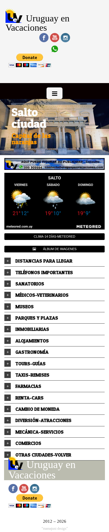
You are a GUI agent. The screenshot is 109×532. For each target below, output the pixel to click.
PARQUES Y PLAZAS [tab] (36, 318)
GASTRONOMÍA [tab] (32, 352)
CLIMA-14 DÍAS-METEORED (54, 236)
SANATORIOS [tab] (29, 284)
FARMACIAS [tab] (28, 386)
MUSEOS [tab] (24, 306)
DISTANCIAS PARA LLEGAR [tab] (43, 261)
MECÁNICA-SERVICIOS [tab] (39, 432)
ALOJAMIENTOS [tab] (32, 341)
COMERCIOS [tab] (28, 443)
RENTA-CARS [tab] (29, 398)
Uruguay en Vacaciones (37, 23)
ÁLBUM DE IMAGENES (59, 249)
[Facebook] (44, 37)
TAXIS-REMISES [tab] (32, 375)
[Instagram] (65, 37)
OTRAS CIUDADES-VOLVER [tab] (43, 455)
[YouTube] (54, 37)
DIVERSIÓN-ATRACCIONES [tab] (43, 420)
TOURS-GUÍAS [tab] (30, 363)
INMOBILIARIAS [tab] (32, 329)
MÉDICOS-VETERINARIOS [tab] (42, 295)
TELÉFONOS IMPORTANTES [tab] (44, 272)
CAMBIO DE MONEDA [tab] (37, 409)
